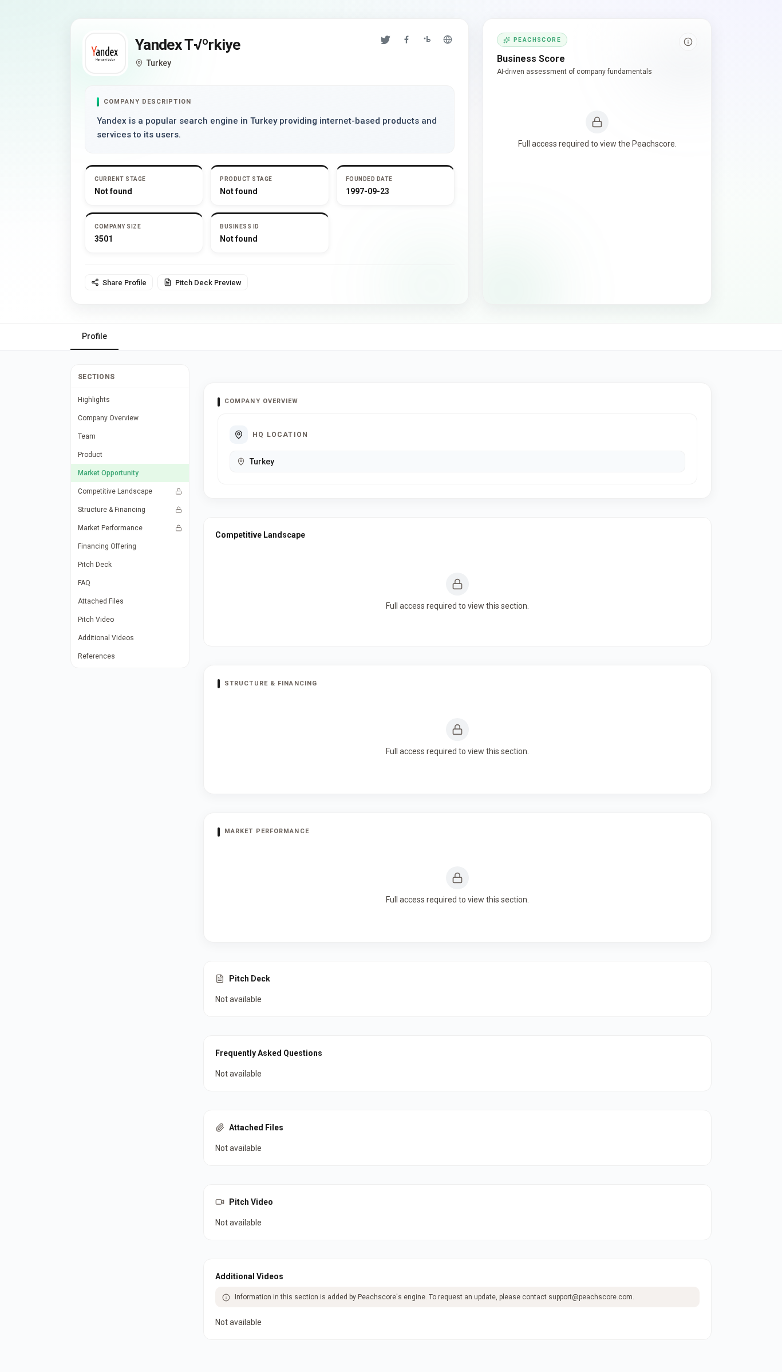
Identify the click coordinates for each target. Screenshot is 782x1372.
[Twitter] (386, 39)
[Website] (448, 39)
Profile (94, 336)
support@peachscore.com (590, 1297)
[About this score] (688, 42)
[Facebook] (406, 39)
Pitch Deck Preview (208, 282)
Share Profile (124, 282)
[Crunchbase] (427, 39)
